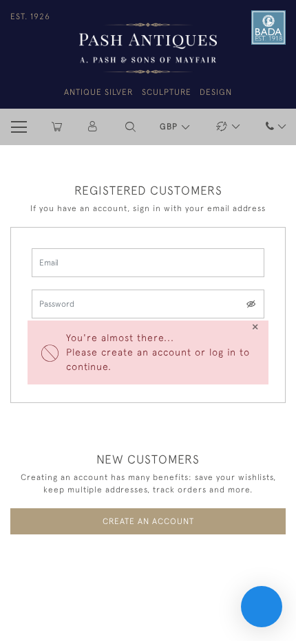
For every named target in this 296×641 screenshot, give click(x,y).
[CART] (57, 127)
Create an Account (148, 521)
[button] (130, 127)
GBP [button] (170, 126)
